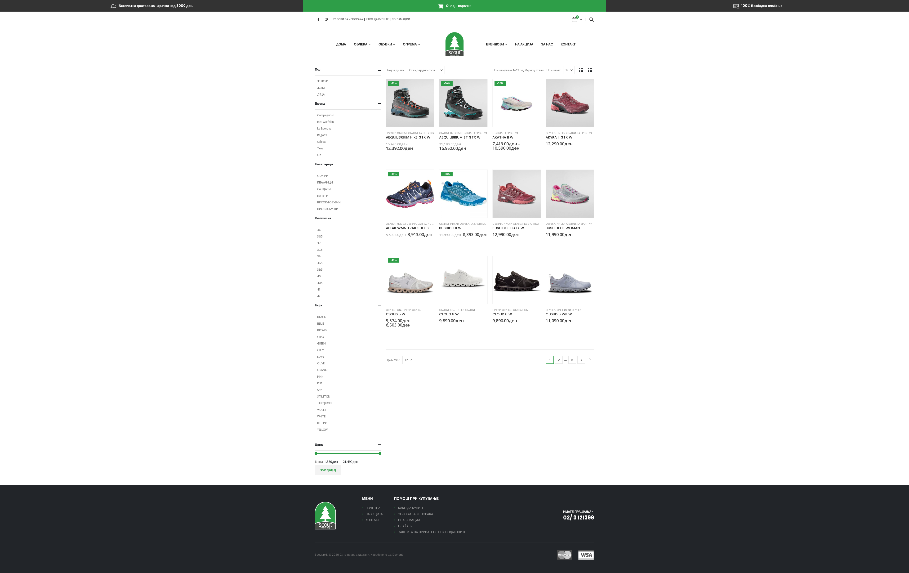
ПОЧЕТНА (372, 508)
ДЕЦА (321, 94)
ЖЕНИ (321, 88)
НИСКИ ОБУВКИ (566, 133)
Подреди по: (395, 70)
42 (318, 296)
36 (318, 230)
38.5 (320, 263)
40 (318, 276)
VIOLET (321, 410)
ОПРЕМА (410, 44)
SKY (319, 390)
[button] (591, 19)
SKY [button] (394, 243)
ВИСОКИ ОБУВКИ (396, 133)
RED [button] (500, 157)
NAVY (320, 357)
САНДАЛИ (323, 189)
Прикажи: (554, 70)
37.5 (320, 250)
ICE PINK (322, 423)
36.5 (320, 236)
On (399, 310)
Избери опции (426, 87)
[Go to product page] (570, 103)
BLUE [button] (494, 157)
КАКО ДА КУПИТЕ (377, 19)
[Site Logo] (454, 44)
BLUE (320, 324)
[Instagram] (326, 19)
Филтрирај (328, 470)
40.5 (320, 283)
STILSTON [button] (388, 333)
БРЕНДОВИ (495, 44)
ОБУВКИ (385, 44)
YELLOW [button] (405, 333)
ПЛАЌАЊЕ (406, 526)
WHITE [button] (506, 157)
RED (319, 383)
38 (318, 256)
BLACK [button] (441, 157)
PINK (320, 377)
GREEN (321, 343)
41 (318, 289)
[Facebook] (318, 19)
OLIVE (320, 363)
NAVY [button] (388, 243)
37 (318, 243)
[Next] (590, 360)
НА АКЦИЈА (524, 44)
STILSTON (323, 396)
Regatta (322, 135)
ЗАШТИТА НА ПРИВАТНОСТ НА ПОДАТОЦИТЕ (432, 532)
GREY (320, 350)
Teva (320, 148)
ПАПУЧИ (322, 196)
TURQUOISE (325, 403)
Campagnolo (426, 223)
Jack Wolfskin (325, 122)
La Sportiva (426, 133)
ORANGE (322, 370)
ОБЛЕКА (360, 44)
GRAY (320, 337)
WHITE (321, 416)
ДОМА (341, 44)
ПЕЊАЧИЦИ (325, 182)
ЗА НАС (547, 44)
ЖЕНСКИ (322, 81)
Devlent (397, 555)
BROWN (322, 330)
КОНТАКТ (568, 44)
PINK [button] (452, 243)
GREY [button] (388, 157)
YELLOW (322, 430)
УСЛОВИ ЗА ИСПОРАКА (348, 19)
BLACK (321, 317)
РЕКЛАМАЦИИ (401, 19)
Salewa (321, 142)
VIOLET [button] (458, 243)
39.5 (320, 270)
